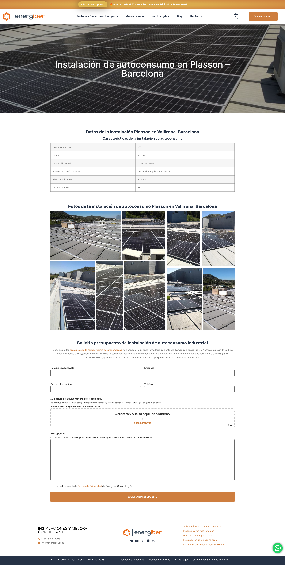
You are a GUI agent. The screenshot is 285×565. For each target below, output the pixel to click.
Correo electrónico (61, 384)
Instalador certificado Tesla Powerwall (204, 544)
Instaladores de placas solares (200, 540)
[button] (85, 235)
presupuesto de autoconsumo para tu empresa (96, 349)
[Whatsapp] (153, 541)
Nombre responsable (62, 367)
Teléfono (149, 384)
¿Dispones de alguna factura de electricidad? (141, 411)
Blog (180, 16)
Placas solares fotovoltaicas (198, 530)
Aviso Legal (181, 559)
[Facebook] (148, 541)
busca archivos (142, 422)
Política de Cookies (159, 559)
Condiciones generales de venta (210, 559)
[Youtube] (136, 541)
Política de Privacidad (90, 486)
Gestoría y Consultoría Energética (97, 16)
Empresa (149, 367)
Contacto (196, 16)
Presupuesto (101, 435)
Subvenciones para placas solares (202, 526)
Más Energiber (160, 16)
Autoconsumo (135, 16)
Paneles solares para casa (197, 535)
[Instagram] (142, 541)
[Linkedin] (131, 541)
